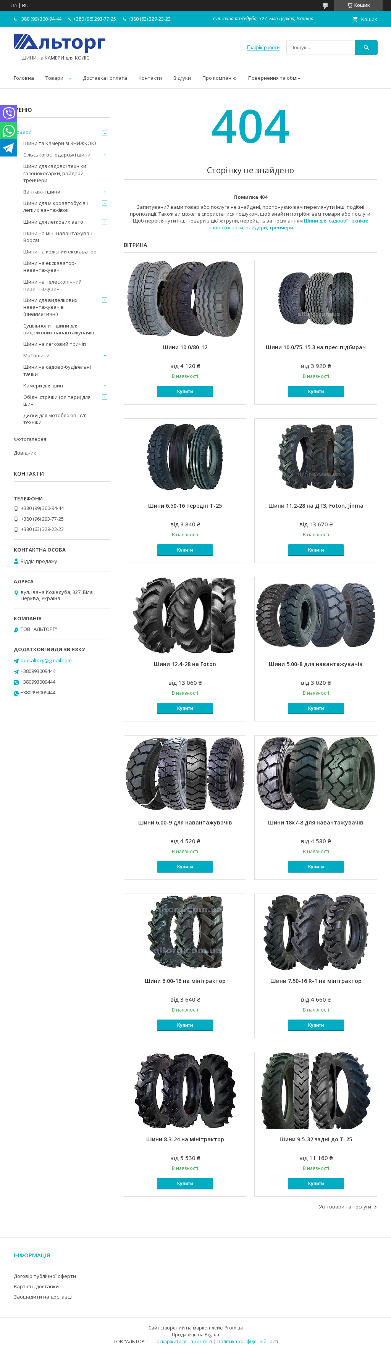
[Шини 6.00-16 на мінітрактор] (185, 932)
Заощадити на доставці (43, 1296)
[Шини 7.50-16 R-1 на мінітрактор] (315, 932)
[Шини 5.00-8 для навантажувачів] (315, 615)
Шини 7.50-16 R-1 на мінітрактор (316, 980)
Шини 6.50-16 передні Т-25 (185, 505)
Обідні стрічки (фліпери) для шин (56, 400)
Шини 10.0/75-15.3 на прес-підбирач (316, 347)
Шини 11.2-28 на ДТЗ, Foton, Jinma (316, 505)
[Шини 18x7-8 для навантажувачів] (315, 774)
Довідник (25, 452)
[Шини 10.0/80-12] (185, 298)
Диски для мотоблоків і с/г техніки (54, 419)
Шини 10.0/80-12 (185, 347)
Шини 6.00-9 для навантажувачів (185, 822)
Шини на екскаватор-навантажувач (49, 266)
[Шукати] (366, 47)
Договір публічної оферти (45, 1276)
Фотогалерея (30, 439)
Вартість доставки (36, 1286)
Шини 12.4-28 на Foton (185, 664)
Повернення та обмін (274, 77)
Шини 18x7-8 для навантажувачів (316, 822)
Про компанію (219, 77)
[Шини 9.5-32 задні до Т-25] (315, 1090)
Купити (185, 391)
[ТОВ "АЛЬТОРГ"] (59, 51)
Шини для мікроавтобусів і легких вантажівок (55, 206)
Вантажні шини (41, 191)
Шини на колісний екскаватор (60, 251)
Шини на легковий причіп (54, 343)
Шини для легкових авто (53, 221)
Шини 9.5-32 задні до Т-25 (316, 1139)
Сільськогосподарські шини (56, 154)
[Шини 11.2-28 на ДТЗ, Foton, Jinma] (315, 457)
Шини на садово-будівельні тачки (57, 370)
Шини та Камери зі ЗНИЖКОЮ (59, 143)
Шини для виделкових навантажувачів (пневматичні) (50, 307)
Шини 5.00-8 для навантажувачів (316, 664)
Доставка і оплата (105, 77)
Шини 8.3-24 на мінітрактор (185, 1139)
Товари (54, 77)
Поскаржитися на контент (182, 1341)
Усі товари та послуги (345, 1206)
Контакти (150, 77)
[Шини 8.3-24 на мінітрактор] (185, 1090)
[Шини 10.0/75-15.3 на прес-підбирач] (315, 298)
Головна (24, 77)
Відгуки (182, 77)
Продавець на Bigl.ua (195, 1334)
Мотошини (36, 355)
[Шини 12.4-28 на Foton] (185, 615)
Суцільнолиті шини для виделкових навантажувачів (58, 329)
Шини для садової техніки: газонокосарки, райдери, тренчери (287, 224)
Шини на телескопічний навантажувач (52, 285)
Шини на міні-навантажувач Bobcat (57, 237)
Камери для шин (43, 385)
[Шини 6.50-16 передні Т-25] (185, 457)
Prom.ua (234, 1328)
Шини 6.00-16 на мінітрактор (185, 980)
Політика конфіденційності (247, 1341)
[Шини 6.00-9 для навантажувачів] (185, 774)
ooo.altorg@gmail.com (46, 660)
